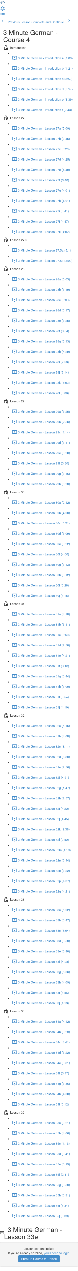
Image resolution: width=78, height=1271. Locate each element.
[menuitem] (2, 10)
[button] (2, 4)
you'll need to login (56, 1253)
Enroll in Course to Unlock (39, 1259)
